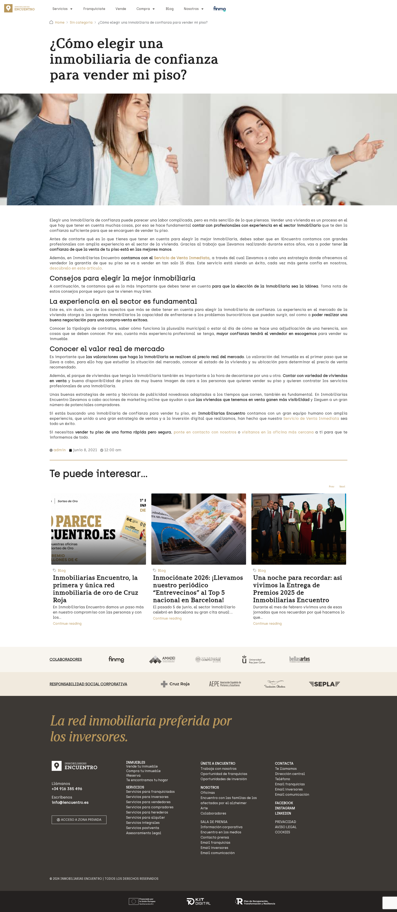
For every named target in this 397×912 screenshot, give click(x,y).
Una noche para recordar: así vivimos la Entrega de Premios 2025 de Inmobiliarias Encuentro (297, 589)
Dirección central (290, 774)
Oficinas (208, 793)
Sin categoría (81, 22)
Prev (331, 486)
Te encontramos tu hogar (147, 780)
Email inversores (214, 848)
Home (60, 22)
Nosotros (191, 9)
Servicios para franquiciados (150, 792)
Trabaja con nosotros (219, 769)
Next (342, 486)
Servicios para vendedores (148, 802)
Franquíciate (94, 9)
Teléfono (282, 779)
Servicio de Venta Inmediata (181, 258)
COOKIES (282, 832)
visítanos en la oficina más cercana (278, 432)
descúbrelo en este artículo (76, 268)
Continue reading (67, 624)
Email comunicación (218, 853)
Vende (121, 9)
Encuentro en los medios (221, 832)
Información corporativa (222, 827)
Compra (143, 9)
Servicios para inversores (147, 797)
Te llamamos (286, 769)
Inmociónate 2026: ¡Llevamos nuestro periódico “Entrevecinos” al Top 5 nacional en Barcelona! (198, 589)
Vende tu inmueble (142, 766)
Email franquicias (215, 843)
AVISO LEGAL (286, 827)
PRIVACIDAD (285, 822)
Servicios (60, 9)
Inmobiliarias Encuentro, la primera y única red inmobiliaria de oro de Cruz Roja (95, 589)
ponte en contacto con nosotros (205, 432)
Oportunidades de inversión (224, 779)
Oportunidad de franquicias (224, 774)
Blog (169, 9)
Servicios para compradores (149, 807)
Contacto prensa (215, 837)
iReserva (133, 775)
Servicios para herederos (147, 812)
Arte (204, 808)
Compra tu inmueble (143, 771)
